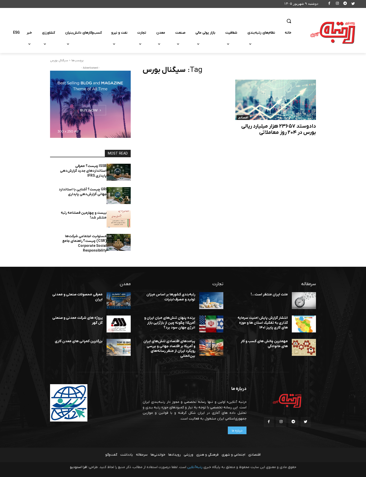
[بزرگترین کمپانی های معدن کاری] (119, 347)
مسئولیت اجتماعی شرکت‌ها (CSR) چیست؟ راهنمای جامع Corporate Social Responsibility (84, 243)
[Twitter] (353, 4)
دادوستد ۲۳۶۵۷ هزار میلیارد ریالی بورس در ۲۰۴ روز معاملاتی (278, 129)
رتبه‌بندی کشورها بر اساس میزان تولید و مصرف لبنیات (170, 297)
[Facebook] (329, 4)
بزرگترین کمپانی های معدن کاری (79, 341)
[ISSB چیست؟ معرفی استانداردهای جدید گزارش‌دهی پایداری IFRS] (119, 172)
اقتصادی (243, 117)
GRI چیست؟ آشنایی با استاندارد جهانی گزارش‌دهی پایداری (83, 192)
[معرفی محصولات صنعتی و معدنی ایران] (119, 300)
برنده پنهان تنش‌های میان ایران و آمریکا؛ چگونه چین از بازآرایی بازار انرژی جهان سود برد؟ (169, 323)
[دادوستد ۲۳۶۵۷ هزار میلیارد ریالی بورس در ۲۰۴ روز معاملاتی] (275, 100)
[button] (289, 21)
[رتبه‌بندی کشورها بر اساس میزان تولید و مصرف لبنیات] (211, 300)
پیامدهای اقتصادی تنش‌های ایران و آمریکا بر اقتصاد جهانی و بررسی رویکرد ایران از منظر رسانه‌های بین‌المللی (169, 348)
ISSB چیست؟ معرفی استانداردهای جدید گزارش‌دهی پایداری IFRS (83, 171)
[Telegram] (345, 4)
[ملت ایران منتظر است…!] (304, 300)
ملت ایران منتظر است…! (269, 294)
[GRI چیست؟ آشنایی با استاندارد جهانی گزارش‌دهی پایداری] (119, 195)
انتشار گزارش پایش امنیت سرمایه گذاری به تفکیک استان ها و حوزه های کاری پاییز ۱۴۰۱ (263, 323)
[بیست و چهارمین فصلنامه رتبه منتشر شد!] (119, 219)
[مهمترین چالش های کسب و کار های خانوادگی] (304, 347)
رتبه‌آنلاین (194, 467)
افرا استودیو (78, 467)
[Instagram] (337, 4)
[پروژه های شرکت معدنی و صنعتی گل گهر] (119, 324)
